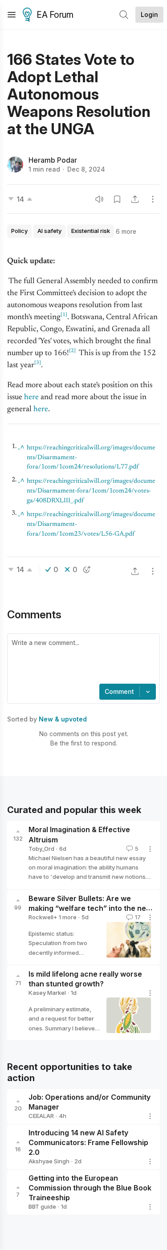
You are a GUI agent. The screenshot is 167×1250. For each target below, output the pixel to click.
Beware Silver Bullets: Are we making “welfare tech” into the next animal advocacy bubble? (91, 908)
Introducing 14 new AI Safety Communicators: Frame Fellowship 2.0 (88, 1142)
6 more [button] (126, 231)
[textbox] (82, 659)
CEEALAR (41, 1115)
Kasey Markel (47, 992)
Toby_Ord (41, 848)
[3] (37, 362)
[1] (64, 314)
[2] (72, 350)
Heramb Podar (53, 160)
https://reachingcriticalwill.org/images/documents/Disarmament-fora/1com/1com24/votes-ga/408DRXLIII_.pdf (91, 491)
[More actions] (153, 199)
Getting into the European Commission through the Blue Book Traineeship (90, 1188)
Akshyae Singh (49, 1161)
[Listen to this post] (99, 199)
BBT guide (42, 1206)
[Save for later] (117, 199)
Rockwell (41, 917)
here (40, 409)
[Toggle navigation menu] (12, 15)
